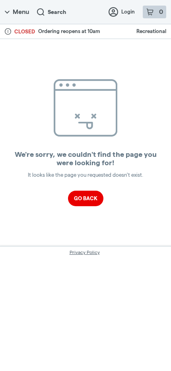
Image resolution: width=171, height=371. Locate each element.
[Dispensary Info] (8, 31)
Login (128, 11)
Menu (21, 11)
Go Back (85, 198)
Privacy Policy (85, 252)
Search (57, 12)
